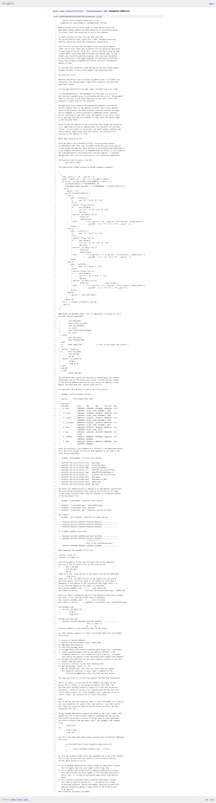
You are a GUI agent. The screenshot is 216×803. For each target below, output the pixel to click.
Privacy (19, 799)
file (99, 16)
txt (206, 799)
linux (62, 11)
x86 (105, 11)
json (212, 799)
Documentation (94, 11)
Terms (26, 799)
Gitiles (13, 799)
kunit (55, 11)
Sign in (211, 3)
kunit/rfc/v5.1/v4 (74, 11)
